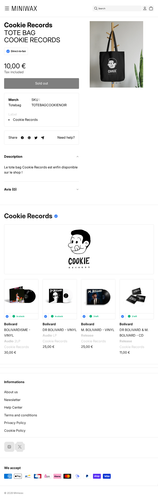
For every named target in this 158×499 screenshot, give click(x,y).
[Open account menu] (145, 8)
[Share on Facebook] (22, 137)
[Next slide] (148, 297)
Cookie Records (25, 120)
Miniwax (18, 492)
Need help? (66, 137)
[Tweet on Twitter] (36, 137)
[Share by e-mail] (42, 137)
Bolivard (10, 324)
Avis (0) (10, 189)
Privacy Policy (15, 423)
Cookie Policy (15, 430)
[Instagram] (9, 447)
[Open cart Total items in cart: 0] (151, 8)
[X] (20, 447)
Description (13, 156)
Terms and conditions (20, 415)
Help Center (13, 407)
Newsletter (12, 400)
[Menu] (7, 8)
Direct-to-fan (18, 51)
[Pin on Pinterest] (29, 137)
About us (11, 392)
